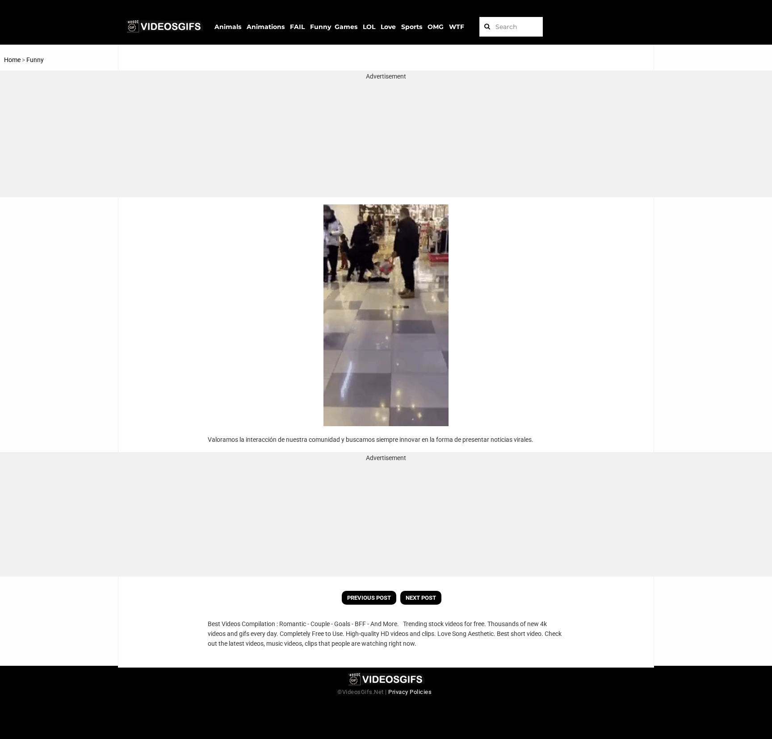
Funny (35, 59)
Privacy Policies (410, 692)
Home (12, 59)
